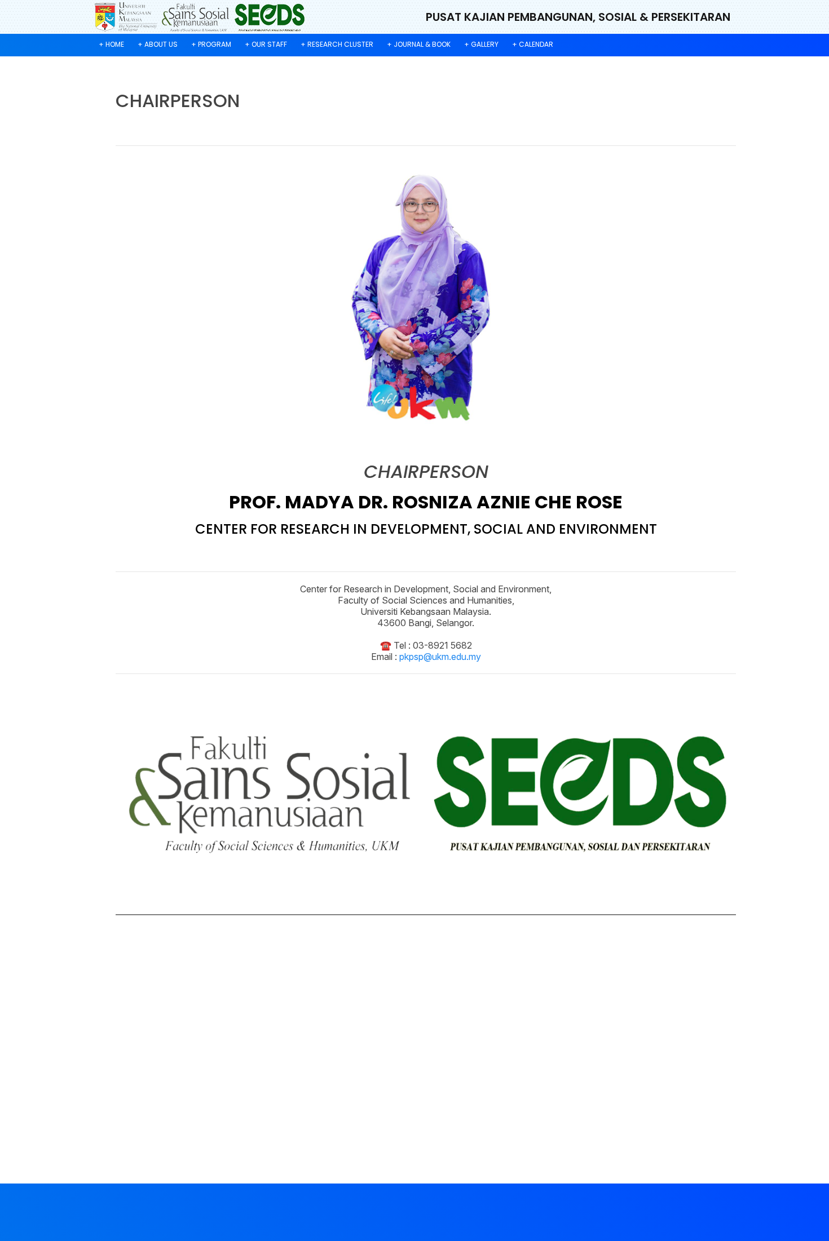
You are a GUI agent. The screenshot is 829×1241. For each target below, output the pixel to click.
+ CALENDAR (532, 44)
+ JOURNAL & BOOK (419, 44)
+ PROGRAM (211, 44)
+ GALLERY (481, 44)
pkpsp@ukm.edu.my (440, 656)
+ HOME (111, 44)
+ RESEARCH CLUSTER (337, 44)
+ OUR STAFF (266, 44)
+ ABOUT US (158, 44)
